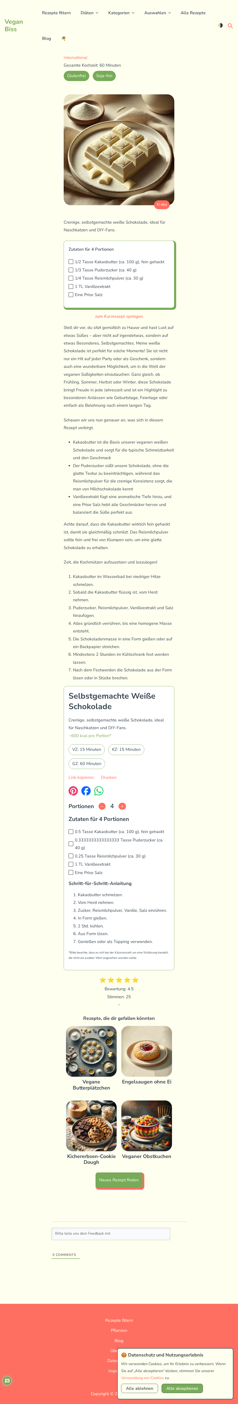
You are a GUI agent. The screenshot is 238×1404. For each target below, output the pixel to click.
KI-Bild (162, 204)
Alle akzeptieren (182, 1388)
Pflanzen (119, 1330)
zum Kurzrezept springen (119, 316)
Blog (46, 38)
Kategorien (118, 13)
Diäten (87, 13)
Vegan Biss (14, 25)
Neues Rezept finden (119, 1180)
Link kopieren (81, 777)
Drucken (108, 777)
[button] (95, 13)
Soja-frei (104, 76)
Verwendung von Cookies (142, 1377)
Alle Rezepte (193, 13)
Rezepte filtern (56, 13)
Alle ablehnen (139, 1388)
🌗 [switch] (220, 25)
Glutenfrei (76, 76)
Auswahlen (155, 13)
